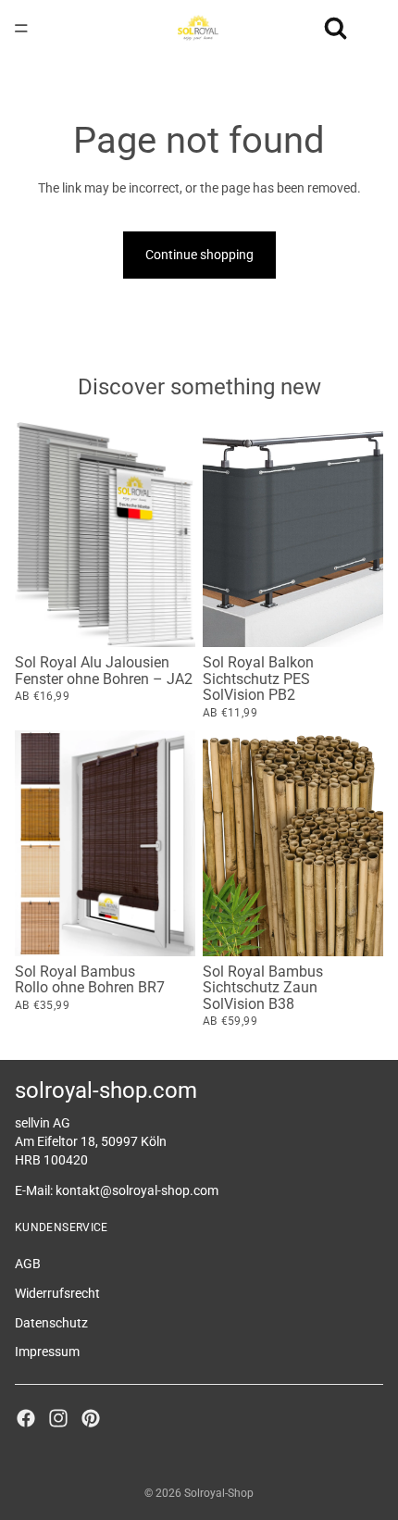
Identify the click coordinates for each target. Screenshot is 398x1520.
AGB (28, 1263)
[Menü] (21, 27)
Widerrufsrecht (57, 1292)
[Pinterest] (91, 1417)
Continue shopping (199, 254)
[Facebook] (26, 1417)
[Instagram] (58, 1417)
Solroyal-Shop (219, 1493)
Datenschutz (51, 1321)
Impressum (47, 1351)
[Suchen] (335, 27)
